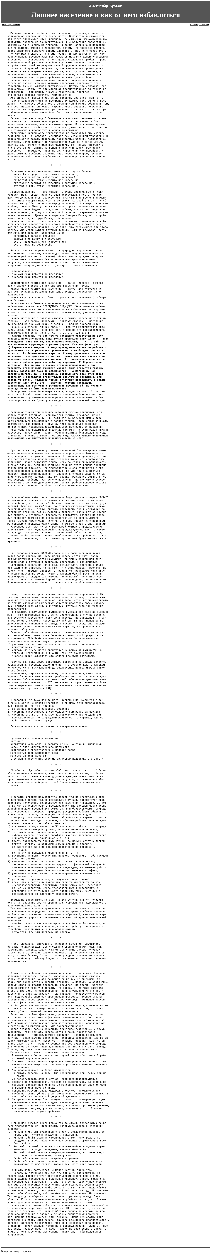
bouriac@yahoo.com (11, 24)
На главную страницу (199, 24)
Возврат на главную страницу (16, 1251)
